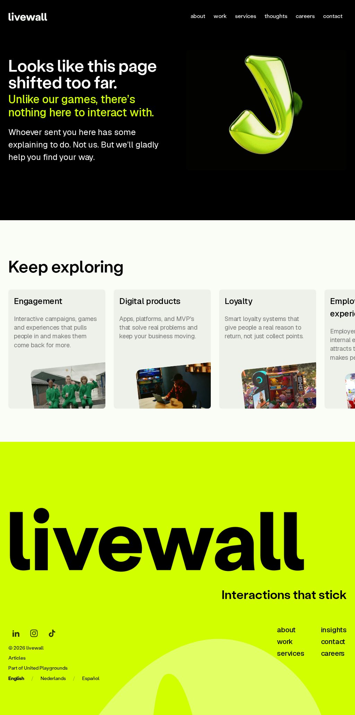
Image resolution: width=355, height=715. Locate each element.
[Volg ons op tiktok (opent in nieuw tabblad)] (52, 633)
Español (90, 678)
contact (333, 15)
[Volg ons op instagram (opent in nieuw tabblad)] (34, 633)
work (220, 15)
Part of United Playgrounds (38, 668)
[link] (36, 15)
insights (334, 630)
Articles (17, 658)
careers (305, 15)
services (245, 15)
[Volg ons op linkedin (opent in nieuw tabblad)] (16, 633)
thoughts (276, 15)
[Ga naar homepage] (177, 534)
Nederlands (53, 678)
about (198, 15)
